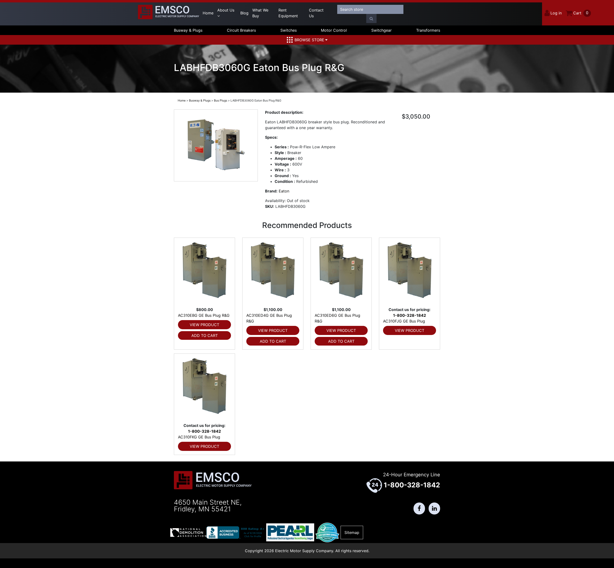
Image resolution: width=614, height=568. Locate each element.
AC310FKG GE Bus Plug (199, 437)
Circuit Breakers (241, 30)
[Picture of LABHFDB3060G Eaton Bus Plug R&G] (216, 145)
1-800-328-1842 (409, 315)
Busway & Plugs (188, 30)
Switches (288, 30)
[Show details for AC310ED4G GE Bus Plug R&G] (272, 272)
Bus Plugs (220, 100)
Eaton (284, 191)
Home (208, 13)
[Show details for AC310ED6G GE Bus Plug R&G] (341, 272)
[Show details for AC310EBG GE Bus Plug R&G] (204, 272)
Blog (244, 13)
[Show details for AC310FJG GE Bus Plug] (409, 272)
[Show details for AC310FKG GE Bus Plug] (204, 388)
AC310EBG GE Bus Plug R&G (204, 315)
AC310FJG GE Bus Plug (404, 321)
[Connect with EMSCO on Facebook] (419, 508)
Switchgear (381, 30)
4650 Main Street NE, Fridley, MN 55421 (208, 505)
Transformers (428, 30)
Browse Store (309, 39)
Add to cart (204, 335)
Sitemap (351, 532)
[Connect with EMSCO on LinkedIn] (434, 508)
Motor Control (334, 30)
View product (204, 324)
